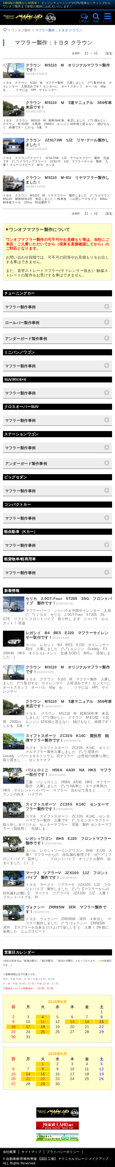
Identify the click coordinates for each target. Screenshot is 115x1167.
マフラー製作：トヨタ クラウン (58, 30)
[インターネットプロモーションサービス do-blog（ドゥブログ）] (57, 1140)
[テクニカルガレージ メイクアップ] (57, 1116)
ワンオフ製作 (21, 30)
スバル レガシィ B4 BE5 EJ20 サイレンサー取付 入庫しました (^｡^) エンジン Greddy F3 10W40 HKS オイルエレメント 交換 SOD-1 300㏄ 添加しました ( (57, 651)
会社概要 (9, 1152)
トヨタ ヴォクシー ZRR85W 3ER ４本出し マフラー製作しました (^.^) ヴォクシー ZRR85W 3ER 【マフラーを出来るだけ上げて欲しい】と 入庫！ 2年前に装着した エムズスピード (57, 925)
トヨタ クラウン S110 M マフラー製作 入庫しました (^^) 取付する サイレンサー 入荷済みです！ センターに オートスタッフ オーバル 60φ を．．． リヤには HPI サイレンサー (57, 86)
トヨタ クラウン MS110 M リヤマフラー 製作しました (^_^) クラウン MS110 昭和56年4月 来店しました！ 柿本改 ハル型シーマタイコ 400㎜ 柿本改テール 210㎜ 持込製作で (58, 199)
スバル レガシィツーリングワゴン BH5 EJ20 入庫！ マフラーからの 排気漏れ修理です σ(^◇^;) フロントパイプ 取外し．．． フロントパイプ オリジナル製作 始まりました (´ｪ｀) (57, 857)
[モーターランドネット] (57, 1128)
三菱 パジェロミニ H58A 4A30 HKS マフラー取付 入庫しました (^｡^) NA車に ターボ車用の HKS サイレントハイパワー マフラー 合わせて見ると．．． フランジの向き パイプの (57, 788)
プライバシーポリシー (63, 1152)
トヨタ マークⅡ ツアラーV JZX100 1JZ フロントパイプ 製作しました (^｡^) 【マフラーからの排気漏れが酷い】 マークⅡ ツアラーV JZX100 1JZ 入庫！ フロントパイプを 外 (57, 891)
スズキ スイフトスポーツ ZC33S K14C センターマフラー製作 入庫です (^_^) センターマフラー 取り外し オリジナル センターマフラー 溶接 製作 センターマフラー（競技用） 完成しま (58, 822)
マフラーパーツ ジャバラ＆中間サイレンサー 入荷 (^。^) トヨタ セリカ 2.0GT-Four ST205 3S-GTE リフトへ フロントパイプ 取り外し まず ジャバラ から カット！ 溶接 (59, 617)
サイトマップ (31, 1152)
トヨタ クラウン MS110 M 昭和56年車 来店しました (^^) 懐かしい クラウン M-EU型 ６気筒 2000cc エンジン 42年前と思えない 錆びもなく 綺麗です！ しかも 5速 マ (56, 124)
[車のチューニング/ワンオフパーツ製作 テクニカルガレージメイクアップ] (39, 17)
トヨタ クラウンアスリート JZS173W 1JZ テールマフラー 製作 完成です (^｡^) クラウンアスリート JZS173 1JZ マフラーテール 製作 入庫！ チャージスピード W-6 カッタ (56, 161)
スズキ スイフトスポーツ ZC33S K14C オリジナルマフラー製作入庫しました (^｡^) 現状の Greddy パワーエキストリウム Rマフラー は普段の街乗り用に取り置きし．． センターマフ (56, 754)
